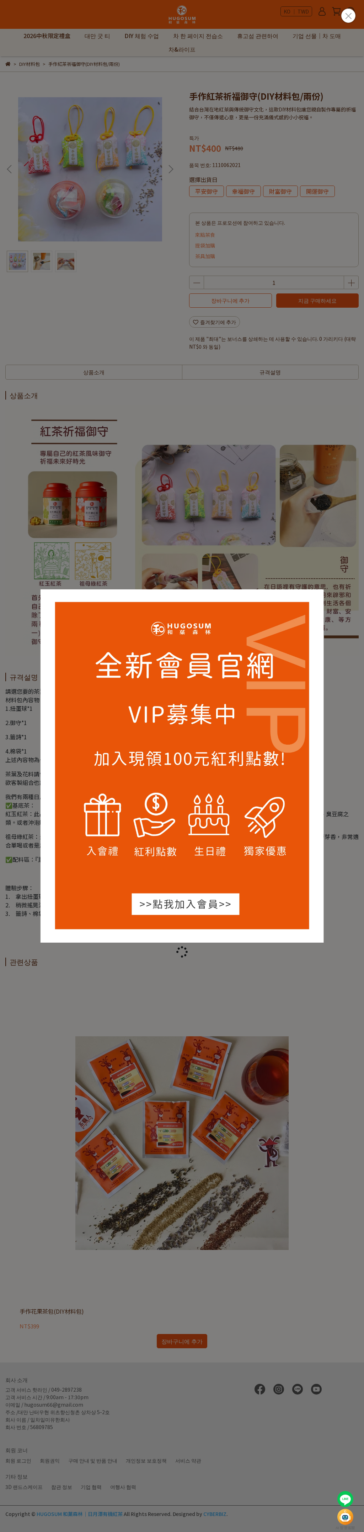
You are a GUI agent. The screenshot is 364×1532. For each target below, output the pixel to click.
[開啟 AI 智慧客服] (345, 1517)
